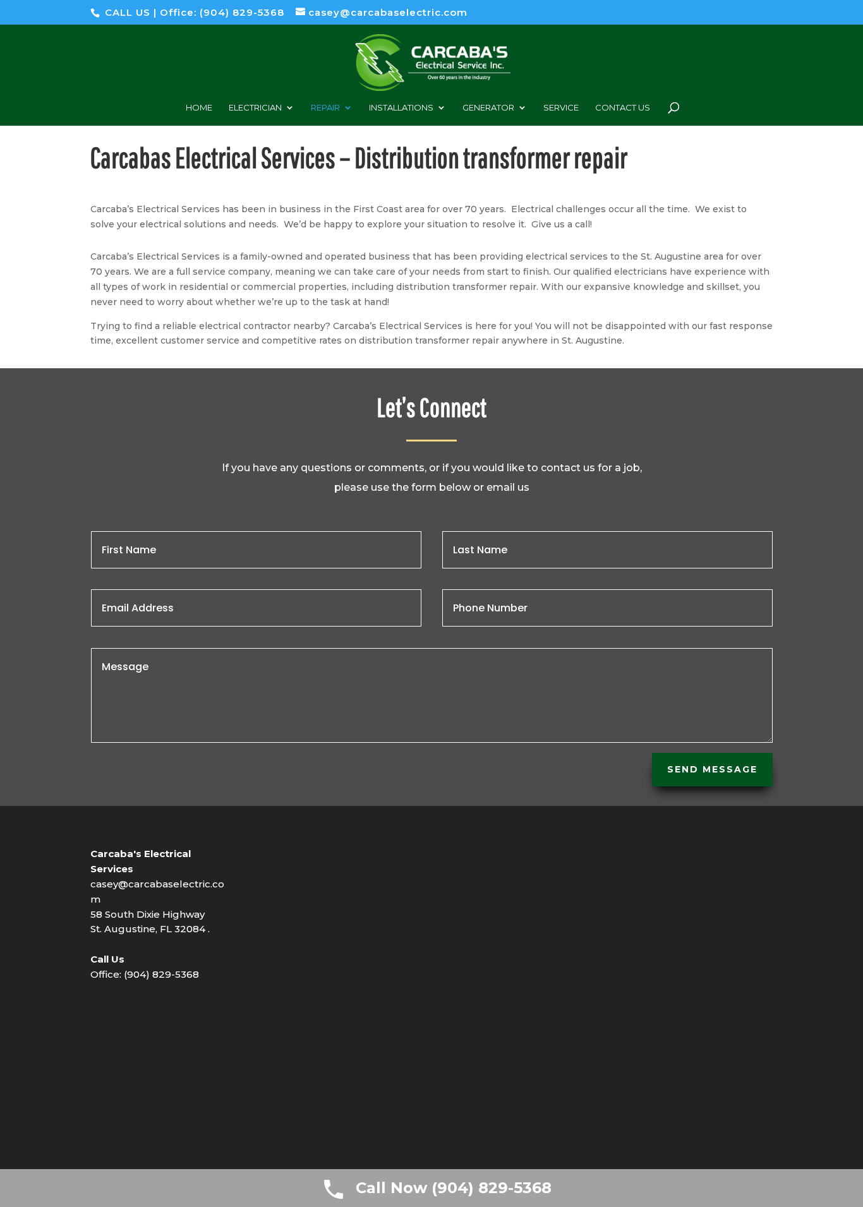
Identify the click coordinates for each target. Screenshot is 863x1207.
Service (561, 107)
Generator (488, 107)
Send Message (712, 769)
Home (199, 107)
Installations (401, 107)
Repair (325, 107)
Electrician (255, 107)
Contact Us (622, 107)
